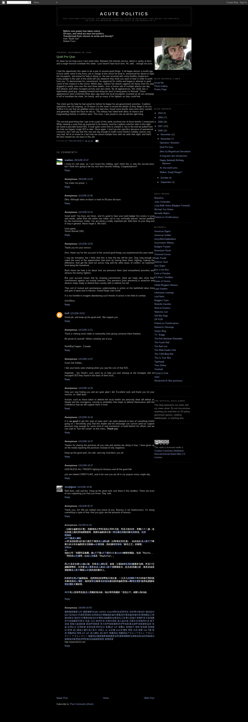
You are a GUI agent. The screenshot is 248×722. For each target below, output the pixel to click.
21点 (93, 621)
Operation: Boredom (169, 142)
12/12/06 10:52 (77, 313)
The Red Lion (160, 346)
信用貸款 (96, 615)
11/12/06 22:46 (85, 195)
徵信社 (141, 612)
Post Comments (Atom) (81, 704)
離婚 (107, 615)
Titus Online (160, 365)
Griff (67, 313)
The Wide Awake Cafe (165, 350)
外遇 (103, 615)
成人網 (76, 630)
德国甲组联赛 (92, 624)
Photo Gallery (161, 86)
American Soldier (162, 235)
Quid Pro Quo (166, 147)
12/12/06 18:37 (85, 465)
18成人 (101, 630)
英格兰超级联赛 (78, 624)
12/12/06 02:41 (85, 212)
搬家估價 (130, 636)
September (166, 182)
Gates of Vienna (162, 281)
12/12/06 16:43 (85, 417)
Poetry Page (160, 89)
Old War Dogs (161, 315)
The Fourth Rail (161, 342)
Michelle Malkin (162, 213)
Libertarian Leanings (164, 292)
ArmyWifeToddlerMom (165, 239)
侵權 (134, 615)
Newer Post (62, 698)
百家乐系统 (111, 621)
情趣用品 (71, 633)
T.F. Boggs (159, 334)
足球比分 (71, 627)
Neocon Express (162, 308)
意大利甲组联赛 (108, 624)
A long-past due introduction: (174, 156)
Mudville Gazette (162, 304)
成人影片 (92, 630)
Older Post (149, 698)
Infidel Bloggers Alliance (166, 285)
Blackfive (158, 198)
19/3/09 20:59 (85, 607)
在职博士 (133, 612)
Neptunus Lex (161, 312)
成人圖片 (83, 630)
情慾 (130, 630)
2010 (160, 113)
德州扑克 (100, 621)
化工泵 (122, 618)
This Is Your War (162, 358)
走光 (135, 630)
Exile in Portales (162, 273)
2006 (160, 130)
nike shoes (107, 612)
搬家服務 (105, 636)
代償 (80, 615)
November (166, 139)
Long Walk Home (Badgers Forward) (172, 205)
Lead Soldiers (161, 288)
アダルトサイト (79, 636)
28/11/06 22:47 (81, 160)
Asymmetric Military (164, 243)
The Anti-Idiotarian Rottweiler (168, 338)
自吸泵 (115, 618)
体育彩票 (91, 627)
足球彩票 (81, 627)
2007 (160, 126)
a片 (116, 627)
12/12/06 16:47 (85, 441)
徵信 (148, 612)
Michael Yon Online (163, 209)
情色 (137, 627)
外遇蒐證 (118, 615)
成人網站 (94, 633)
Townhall (158, 369)
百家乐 (81, 621)
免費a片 (109, 627)
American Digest (162, 231)
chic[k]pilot (70, 487)
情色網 (143, 627)
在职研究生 (123, 612)
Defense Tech (161, 262)
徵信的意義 (144, 636)
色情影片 (130, 627)
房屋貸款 (86, 615)
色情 (69, 630)
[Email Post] (97, 141)
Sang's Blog (160, 331)
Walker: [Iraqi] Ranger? (171, 172)
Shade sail (97, 612)
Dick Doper (159, 266)
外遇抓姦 (127, 615)
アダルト (131, 633)
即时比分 (100, 627)
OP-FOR (158, 319)
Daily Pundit (160, 258)
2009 (160, 117)
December (166, 134)
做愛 (140, 630)
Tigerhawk (159, 361)
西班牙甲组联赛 (123, 624)
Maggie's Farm (161, 300)
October (165, 178)
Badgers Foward (162, 246)
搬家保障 (114, 636)
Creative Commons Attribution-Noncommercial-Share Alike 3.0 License (169, 454)
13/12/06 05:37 (85, 506)
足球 (138, 621)
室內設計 (73, 615)
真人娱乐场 (123, 621)
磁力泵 (135, 618)
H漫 (149, 630)
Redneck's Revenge (164, 327)
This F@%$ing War (163, 354)
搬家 (67, 612)
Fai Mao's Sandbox (163, 277)
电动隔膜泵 (106, 618)
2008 (160, 122)
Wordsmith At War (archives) (168, 380)
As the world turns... (170, 168)
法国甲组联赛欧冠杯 (141, 624)
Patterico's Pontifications (166, 217)
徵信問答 (82, 639)
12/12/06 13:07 (85, 359)
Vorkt (156, 377)
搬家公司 (78, 612)
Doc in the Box (161, 269)
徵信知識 (91, 639)
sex (145, 630)
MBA (115, 612)
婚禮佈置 (99, 639)
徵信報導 (73, 639)
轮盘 (87, 621)
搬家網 (122, 636)
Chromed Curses (162, 254)
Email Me (159, 83)
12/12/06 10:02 (85, 244)
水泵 (148, 618)
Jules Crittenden (162, 202)
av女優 (111, 630)
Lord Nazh (159, 296)
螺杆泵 (142, 618)
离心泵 (129, 618)
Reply (67, 170)
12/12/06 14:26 (85, 388)
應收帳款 (145, 615)
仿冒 (138, 615)
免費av (121, 627)
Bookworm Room (162, 250)
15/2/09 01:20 (85, 525)
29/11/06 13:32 (85, 179)
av (106, 630)
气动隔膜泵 (72, 621)
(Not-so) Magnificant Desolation (175, 151)
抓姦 (111, 615)
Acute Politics (124, 13)
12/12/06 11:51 (85, 330)
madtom (69, 160)
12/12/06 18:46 (84, 487)
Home (106, 698)
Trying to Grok (161, 373)
